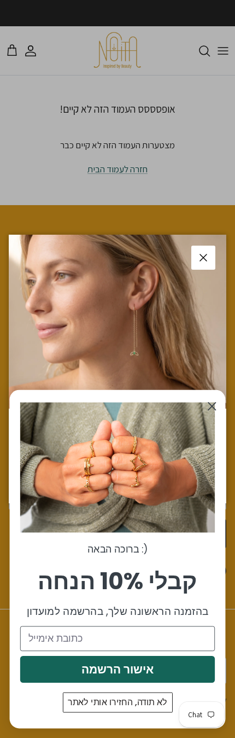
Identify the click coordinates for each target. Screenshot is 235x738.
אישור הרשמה (117, 669)
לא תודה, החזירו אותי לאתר (117, 702)
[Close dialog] (212, 406)
